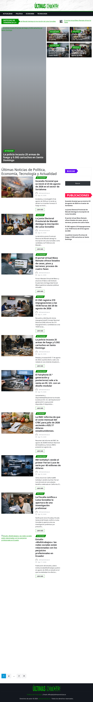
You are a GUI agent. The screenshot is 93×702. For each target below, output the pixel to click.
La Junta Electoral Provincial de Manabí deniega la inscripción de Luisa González (23, 51)
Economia (30, 14)
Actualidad (8, 14)
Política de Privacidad (34, 589)
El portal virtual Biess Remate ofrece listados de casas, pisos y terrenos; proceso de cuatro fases (57, 52)
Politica (19, 14)
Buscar (71, 65)
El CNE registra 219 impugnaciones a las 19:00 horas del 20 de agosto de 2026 (78, 52)
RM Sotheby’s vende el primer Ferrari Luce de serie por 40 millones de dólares (48, 358)
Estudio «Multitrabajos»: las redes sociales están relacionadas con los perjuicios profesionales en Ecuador (46, 442)
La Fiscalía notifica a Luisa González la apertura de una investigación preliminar (46, 397)
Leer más (40, 104)
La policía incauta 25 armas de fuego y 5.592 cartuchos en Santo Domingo (47, 238)
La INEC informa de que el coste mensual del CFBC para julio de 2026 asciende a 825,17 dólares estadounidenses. (47, 318)
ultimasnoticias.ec (44, 593)
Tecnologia (42, 14)
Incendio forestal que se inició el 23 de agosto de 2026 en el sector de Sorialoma (57, 37)
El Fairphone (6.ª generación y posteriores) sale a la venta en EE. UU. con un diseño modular (47, 275)
